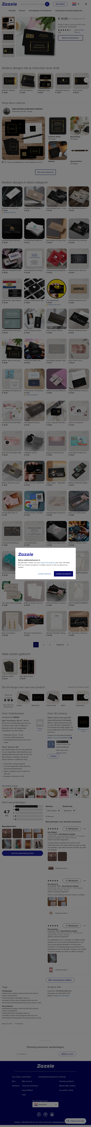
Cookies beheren (44, 574)
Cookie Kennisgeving (47, 563)
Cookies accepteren (63, 574)
